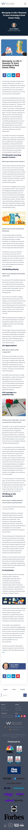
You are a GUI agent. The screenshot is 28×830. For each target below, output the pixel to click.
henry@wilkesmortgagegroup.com (15, 727)
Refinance (3, 708)
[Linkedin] (19, 716)
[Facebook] (16, 716)
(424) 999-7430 (14, 667)
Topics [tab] (14, 689)
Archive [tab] (22, 689)
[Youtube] (22, 716)
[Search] (25, 695)
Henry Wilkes (18, 707)
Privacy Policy (18, 710)
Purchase (3, 707)
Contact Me (18, 708)
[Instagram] (24, 716)
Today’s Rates (4, 710)
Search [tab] (5, 689)
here (3, 652)
